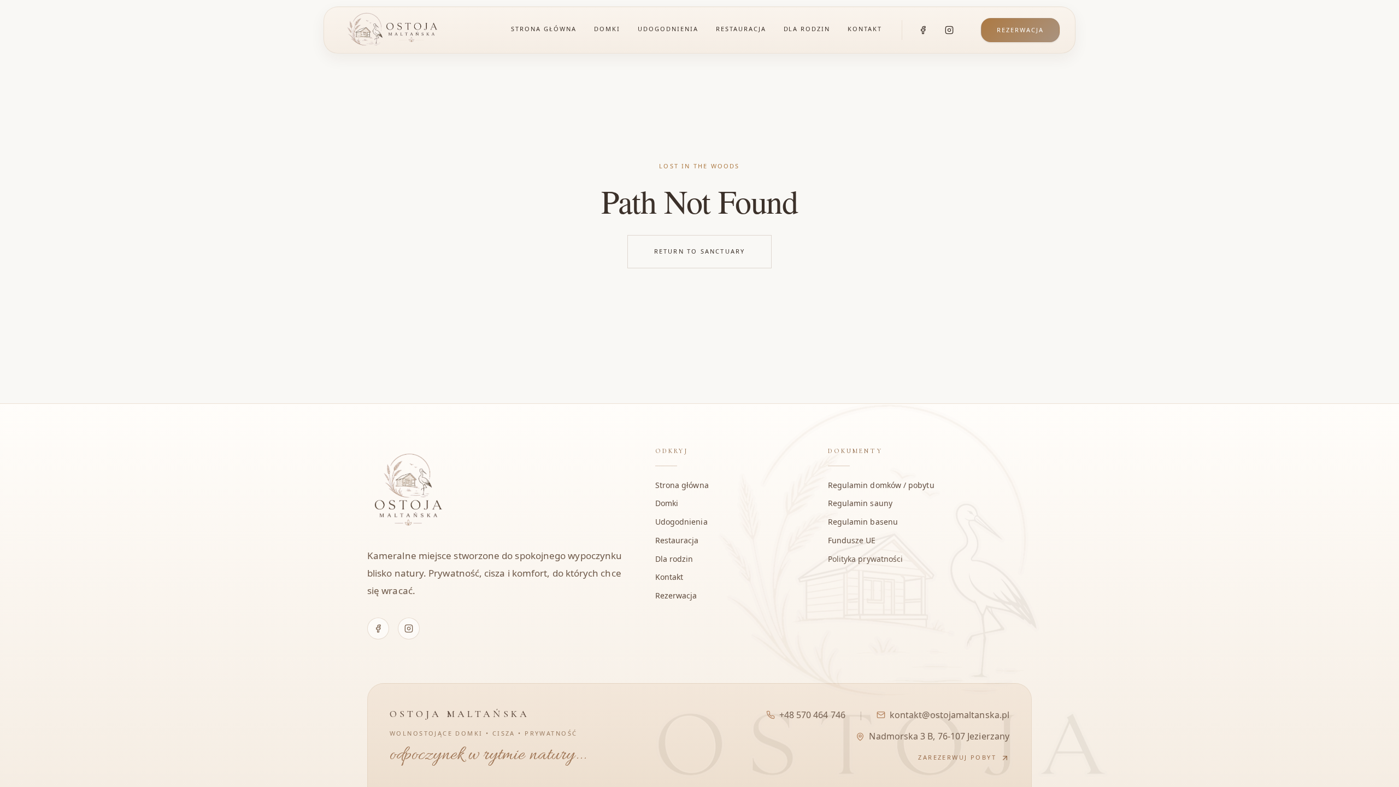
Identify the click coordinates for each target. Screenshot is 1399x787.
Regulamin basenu (863, 521)
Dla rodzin (807, 29)
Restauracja (741, 29)
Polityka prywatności (865, 559)
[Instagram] (949, 30)
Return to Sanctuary (699, 251)
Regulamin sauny (860, 503)
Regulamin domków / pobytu (881, 485)
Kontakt (865, 29)
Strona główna (544, 29)
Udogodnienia (668, 29)
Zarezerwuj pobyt (957, 757)
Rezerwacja (1020, 30)
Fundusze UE (852, 540)
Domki (607, 29)
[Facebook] (923, 30)
